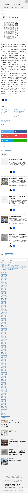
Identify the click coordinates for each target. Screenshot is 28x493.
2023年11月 (4, 285)
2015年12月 (4, 406)
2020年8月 (3, 332)
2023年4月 (3, 293)
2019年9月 (3, 342)
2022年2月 (3, 308)
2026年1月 (3, 272)
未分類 (3, 146)
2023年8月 (3, 289)
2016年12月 (4, 389)
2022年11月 (4, 298)
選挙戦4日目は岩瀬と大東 (15, 216)
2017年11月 (4, 373)
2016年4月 (3, 400)
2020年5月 (3, 336)
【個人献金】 (17, 475)
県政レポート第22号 (6, 262)
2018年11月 (4, 356)
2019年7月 (3, 345)
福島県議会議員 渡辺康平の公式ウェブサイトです (14, 487)
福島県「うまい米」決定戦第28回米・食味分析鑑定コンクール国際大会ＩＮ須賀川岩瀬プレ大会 (17, 452)
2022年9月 (3, 299)
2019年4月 (3, 349)
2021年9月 (3, 315)
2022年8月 (3, 301)
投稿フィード (4, 414)
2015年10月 (4, 409)
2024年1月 (3, 282)
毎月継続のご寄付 (21, 480)
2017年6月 (3, 380)
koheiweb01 (8, 150)
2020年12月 (4, 326)
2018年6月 (3, 363)
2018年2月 (3, 369)
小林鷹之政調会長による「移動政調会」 (11, 265)
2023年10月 (4, 286)
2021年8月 (3, 316)
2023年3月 (3, 295)
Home (12, 475)
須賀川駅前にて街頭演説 (7, 269)
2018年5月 (3, 365)
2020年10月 (4, 329)
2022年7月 (3, 302)
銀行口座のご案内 (17, 481)
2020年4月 (3, 338)
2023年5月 (3, 292)
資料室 (11, 481)
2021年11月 (4, 312)
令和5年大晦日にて (9, 253)
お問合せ (22, 475)
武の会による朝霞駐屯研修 (15, 159)
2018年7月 (3, 362)
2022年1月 (3, 309)
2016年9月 (3, 393)
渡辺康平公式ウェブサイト (14, 5)
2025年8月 (3, 276)
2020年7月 (3, 333)
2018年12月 (4, 355)
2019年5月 (3, 347)
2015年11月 (4, 407)
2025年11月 (4, 274)
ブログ (18, 476)
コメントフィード (5, 416)
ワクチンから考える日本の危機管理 (17, 234)
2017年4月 (3, 383)
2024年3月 (3, 279)
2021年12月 (4, 311)
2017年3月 (3, 384)
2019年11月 (4, 339)
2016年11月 (4, 390)
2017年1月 (3, 387)
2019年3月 (3, 350)
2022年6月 (3, 303)
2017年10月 (4, 374)
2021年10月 (4, 313)
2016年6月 (3, 397)
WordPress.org (4, 417)
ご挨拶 (7, 476)
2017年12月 (4, 372)
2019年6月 (3, 346)
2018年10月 (4, 357)
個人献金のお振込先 (11, 477)
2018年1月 (3, 370)
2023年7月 (3, 291)
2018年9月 (3, 359)
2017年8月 (3, 377)
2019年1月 (3, 353)
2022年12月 (4, 296)
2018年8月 (3, 360)
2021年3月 (3, 322)
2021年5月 (3, 319)
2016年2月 (3, 403)
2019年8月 (3, 343)
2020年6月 (3, 335)
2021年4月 (3, 320)
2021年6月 (3, 318)
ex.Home (7, 475)
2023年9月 (3, 288)
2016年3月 (3, 401)
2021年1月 (3, 325)
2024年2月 (3, 281)
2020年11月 (4, 328)
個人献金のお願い (19, 477)
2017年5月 (3, 382)
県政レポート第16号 (9, 254)
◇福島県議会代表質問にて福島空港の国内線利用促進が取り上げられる (6, 120)
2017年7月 (3, 379)
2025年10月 (4, 275)
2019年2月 (3, 352)
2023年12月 (4, 284)
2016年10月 (4, 392)
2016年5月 (3, 399)
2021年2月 (3, 323)
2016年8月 (3, 394)
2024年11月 (4, 278)
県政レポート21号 (5, 264)
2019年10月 (4, 340)
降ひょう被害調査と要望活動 (16, 178)
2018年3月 (3, 367)
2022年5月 (3, 305)
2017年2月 (3, 386)
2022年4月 (3, 306)
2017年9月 (3, 376)
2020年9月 (3, 330)
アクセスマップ (12, 476)
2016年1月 (3, 404)
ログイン (3, 413)
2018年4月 (3, 366)
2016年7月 (3, 396)
